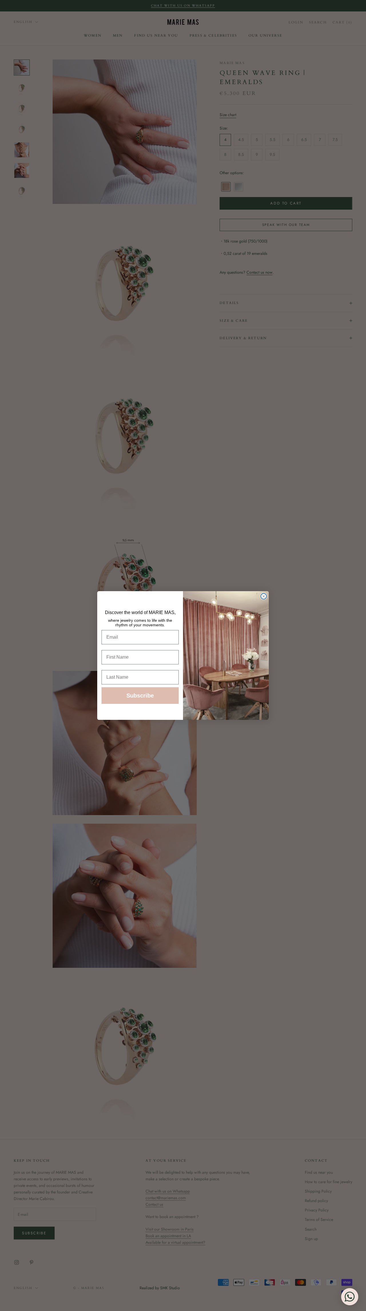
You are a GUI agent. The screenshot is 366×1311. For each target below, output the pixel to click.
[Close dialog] (263, 596)
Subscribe (140, 695)
